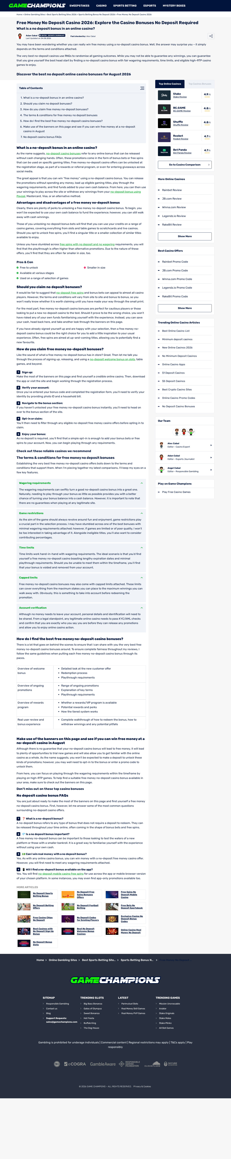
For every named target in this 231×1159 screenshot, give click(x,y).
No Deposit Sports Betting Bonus (43, 894)
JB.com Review (172, 198)
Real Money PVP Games (133, 1013)
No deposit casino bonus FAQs (42, 137)
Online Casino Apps (173, 364)
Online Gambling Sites (34, 14)
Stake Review (180, 97)
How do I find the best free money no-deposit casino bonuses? (63, 121)
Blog (48, 1013)
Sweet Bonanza (91, 1013)
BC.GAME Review (182, 111)
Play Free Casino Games (176, 492)
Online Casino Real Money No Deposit (131, 931)
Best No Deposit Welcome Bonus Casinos (85, 931)
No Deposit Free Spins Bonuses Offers (85, 894)
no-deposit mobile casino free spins (61, 873)
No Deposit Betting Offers (43, 906)
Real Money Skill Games (133, 1008)
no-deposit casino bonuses (63, 153)
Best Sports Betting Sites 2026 (61, 14)
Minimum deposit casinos (177, 339)
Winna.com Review (174, 207)
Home (19, 14)
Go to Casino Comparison (185, 164)
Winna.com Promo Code (177, 279)
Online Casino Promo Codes (178, 397)
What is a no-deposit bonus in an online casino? (53, 97)
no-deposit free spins (70, 292)
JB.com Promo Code (175, 270)
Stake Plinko (165, 1023)
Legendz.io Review (174, 216)
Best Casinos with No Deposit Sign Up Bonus (43, 931)
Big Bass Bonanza (93, 1003)
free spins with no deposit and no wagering (87, 244)
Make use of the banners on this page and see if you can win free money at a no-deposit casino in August (79, 129)
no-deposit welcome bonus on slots (112, 359)
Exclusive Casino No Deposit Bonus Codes (132, 919)
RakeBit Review (172, 224)
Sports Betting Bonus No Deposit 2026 (96, 14)
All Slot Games (166, 1028)
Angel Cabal (174, 468)
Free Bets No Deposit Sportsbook (132, 906)
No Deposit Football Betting (87, 906)
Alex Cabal (91, 36)
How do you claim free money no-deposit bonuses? (55, 109)
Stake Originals (166, 1013)
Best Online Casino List (176, 330)
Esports (149, 5)
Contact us (51, 1008)
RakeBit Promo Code (175, 296)
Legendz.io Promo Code (177, 287)
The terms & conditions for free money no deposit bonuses (60, 115)
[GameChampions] (37, 5)
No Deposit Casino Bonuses (178, 406)
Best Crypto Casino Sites (177, 389)
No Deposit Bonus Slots (42, 943)
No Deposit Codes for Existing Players (88, 919)
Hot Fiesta (89, 1018)
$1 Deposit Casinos (173, 372)
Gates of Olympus (93, 1008)
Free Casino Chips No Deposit (43, 919)
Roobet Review (180, 139)
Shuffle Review (180, 125)
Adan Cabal (31, 35)
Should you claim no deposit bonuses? (47, 103)
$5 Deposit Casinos (173, 381)
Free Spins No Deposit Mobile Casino (129, 894)
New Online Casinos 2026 (177, 347)
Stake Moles (165, 1018)
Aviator (162, 1008)
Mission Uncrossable (169, 1003)
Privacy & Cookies (142, 1086)
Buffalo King (90, 1023)
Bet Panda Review (182, 153)
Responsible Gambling (57, 1003)
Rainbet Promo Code (175, 261)
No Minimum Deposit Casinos (179, 356)
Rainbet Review (172, 190)
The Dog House (91, 1028)
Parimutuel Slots (129, 1003)
